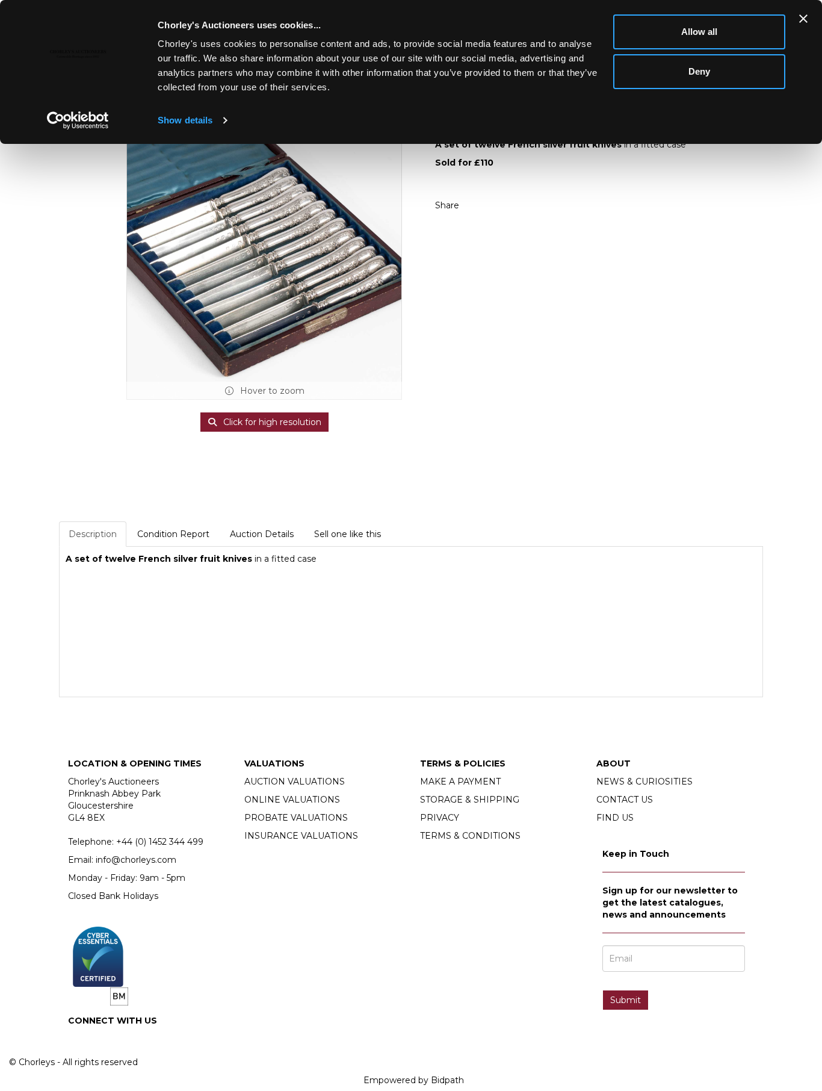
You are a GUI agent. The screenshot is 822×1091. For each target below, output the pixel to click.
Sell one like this (347, 534)
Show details (185, 120)
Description (93, 534)
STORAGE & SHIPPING (469, 799)
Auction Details (262, 534)
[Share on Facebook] (479, 205)
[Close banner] (803, 18)
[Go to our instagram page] (504, 205)
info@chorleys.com (136, 859)
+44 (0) (159, 841)
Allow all (699, 31)
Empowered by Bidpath (413, 1080)
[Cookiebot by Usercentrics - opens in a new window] (78, 120)
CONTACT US (624, 799)
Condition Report (173, 534)
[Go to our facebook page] (79, 1041)
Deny (699, 71)
